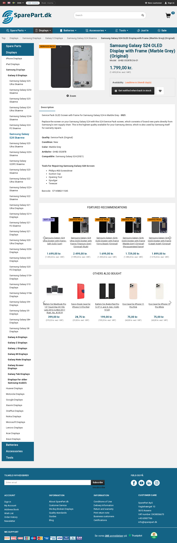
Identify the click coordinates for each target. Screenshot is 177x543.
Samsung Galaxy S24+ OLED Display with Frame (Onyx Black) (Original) (107, 241)
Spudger (53, 180)
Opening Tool (55, 177)
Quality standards (58, 512)
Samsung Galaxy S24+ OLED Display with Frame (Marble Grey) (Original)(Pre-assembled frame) (133, 242)
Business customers (104, 516)
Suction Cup (55, 173)
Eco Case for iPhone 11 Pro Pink (133, 305)
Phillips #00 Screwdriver (60, 170)
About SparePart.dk (59, 501)
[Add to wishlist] (160, 91)
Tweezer (53, 183)
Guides (52, 516)
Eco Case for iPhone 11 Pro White (159, 305)
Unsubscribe (98, 487)
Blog (51, 520)
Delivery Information (104, 505)
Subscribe (98, 482)
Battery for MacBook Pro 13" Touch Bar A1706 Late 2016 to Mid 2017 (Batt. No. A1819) (54, 308)
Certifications (100, 520)
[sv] (13, 2)
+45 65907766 (145, 518)
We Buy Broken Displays (61, 509)
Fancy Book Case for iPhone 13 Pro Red (80, 305)
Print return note (101, 512)
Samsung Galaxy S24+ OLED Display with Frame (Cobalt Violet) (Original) (159, 241)
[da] (4, 2)
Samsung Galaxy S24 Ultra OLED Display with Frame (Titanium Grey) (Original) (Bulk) (81, 242)
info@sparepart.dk (147, 522)
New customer (155, 3)
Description (47, 107)
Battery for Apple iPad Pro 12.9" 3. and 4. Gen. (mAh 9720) (107, 307)
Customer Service (58, 505)
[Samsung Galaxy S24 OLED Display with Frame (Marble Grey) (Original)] (72, 66)
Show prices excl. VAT (40, 3)
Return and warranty (103, 509)
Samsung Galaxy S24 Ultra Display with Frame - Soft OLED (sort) (55, 241)
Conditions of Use (103, 501)
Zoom (73, 96)
